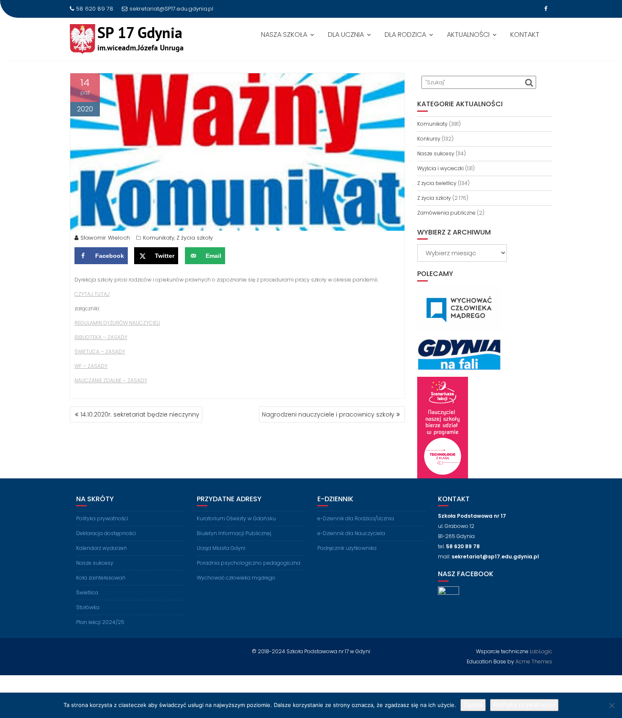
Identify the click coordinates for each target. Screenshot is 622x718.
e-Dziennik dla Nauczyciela (351, 533)
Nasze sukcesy (435, 153)
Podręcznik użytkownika (347, 548)
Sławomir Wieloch (105, 238)
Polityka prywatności (102, 518)
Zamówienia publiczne (446, 212)
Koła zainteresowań (101, 577)
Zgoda (473, 705)
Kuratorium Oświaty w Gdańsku (236, 518)
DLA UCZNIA (346, 34)
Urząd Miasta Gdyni (221, 548)
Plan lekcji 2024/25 (100, 622)
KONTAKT (524, 34)
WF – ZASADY (90, 366)
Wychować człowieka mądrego (236, 577)
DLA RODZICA (405, 34)
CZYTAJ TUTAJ (92, 294)
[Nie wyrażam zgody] (611, 705)
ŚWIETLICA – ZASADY (99, 351)
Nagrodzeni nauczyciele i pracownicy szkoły (328, 414)
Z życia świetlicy (437, 183)
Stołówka (87, 607)
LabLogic (541, 651)
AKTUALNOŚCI (468, 34)
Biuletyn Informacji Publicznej (234, 533)
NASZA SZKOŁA (284, 34)
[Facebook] (545, 9)
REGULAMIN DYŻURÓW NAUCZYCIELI (117, 322)
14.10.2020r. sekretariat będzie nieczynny (139, 414)
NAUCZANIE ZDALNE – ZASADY (110, 380)
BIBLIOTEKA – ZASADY (100, 337)
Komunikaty (158, 238)
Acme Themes (533, 661)
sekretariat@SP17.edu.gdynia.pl (171, 9)
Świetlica (87, 592)
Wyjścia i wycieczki (440, 168)
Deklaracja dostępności (106, 533)
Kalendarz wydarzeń (101, 548)
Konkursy (428, 138)
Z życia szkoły (194, 238)
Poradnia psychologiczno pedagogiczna (248, 562)
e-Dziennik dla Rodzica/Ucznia (355, 518)
